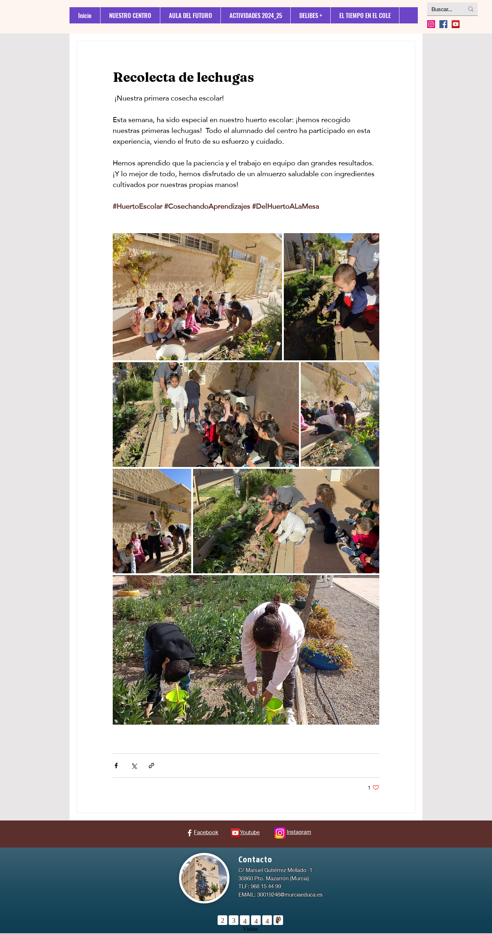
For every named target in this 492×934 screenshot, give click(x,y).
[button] (310, 15)
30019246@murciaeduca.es (290, 894)
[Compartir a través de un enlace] (151, 765)
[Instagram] (431, 24)
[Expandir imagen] (197, 296)
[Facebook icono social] (443, 24)
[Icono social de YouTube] (456, 24)
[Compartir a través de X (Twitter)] (133, 765)
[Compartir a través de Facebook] (116, 765)
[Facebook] (189, 832)
